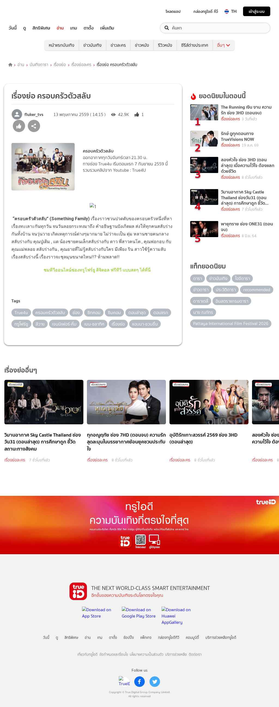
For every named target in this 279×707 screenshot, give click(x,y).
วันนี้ (13, 28)
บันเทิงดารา (39, 65)
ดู (24, 28)
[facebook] (139, 681)
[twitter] (154, 681)
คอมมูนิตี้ (192, 637)
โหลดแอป (173, 11)
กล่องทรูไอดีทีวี (168, 637)
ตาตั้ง (89, 28)
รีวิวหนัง (165, 45)
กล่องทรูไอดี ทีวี (205, 11)
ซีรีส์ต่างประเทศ (194, 45)
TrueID (25, 11)
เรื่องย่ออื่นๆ (20, 370)
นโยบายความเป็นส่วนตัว (146, 654)
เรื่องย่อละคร (81, 65)
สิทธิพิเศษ (41, 28)
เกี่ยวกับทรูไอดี (87, 654)
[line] (124, 681)
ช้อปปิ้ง (128, 637)
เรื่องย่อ (60, 65)
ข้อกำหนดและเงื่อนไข (113, 654)
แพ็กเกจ (145, 637)
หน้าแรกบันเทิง (61, 45)
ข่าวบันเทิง (92, 45)
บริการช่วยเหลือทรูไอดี (220, 637)
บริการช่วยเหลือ (176, 654)
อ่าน (60, 28)
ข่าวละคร (118, 45)
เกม (73, 28)
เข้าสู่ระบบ (257, 11)
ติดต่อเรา (195, 654)
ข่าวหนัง (142, 45)
